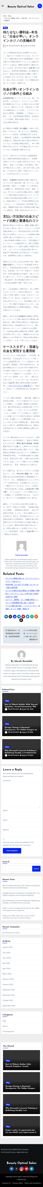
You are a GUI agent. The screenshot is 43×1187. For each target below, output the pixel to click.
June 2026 (6, 958)
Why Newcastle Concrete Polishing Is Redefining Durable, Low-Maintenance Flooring (21, 753)
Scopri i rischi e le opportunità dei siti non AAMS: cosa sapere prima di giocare (21, 1132)
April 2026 (6, 968)
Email (5, 820)
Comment (7, 781)
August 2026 (7, 947)
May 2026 (6, 963)
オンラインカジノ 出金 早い (20, 386)
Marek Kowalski (14, 46)
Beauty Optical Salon (21, 6)
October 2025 (7, 1000)
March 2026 (7, 974)
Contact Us (6, 1183)
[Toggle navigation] (2, 6)
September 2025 (8, 1006)
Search (6, 862)
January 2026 (7, 984)
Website (6, 830)
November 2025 (8, 995)
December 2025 (8, 990)
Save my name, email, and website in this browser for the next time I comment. (18, 843)
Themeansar (21, 1179)
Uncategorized (8, 1031)
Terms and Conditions (32, 1183)
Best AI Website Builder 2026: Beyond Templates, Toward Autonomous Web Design (21, 707)
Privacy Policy (17, 1183)
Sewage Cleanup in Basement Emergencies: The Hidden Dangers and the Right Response (21, 730)
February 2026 (8, 979)
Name (5, 811)
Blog (5, 28)
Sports (5, 1026)
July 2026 (6, 953)
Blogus (32, 1177)
